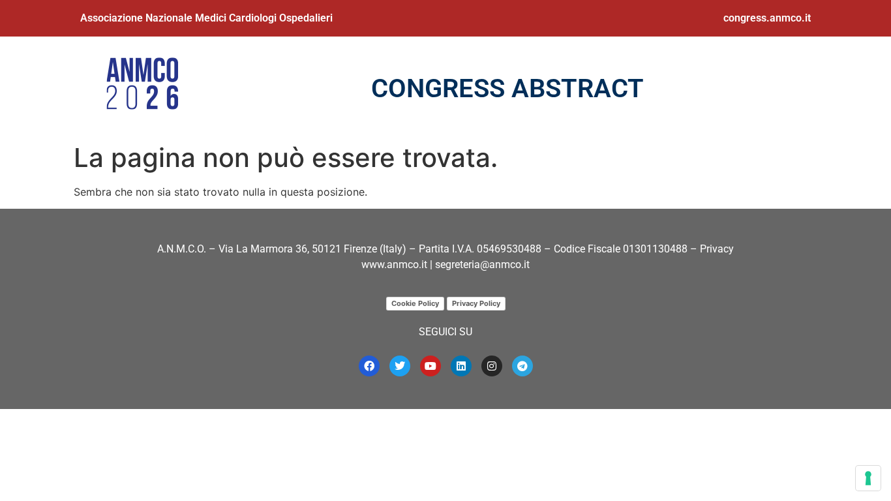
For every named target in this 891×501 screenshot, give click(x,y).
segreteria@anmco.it (482, 264)
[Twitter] (399, 366)
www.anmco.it (394, 264)
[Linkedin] (461, 366)
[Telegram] (522, 366)
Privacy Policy (476, 303)
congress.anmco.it (767, 18)
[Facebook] (369, 366)
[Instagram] (491, 366)
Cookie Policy (415, 303)
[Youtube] (430, 366)
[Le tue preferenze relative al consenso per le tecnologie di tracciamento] (868, 478)
